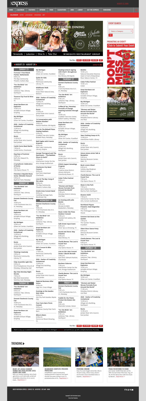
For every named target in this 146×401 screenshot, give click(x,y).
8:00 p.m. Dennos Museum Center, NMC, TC (89, 232)
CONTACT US (31, 389)
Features (32, 10)
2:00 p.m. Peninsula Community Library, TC (21, 255)
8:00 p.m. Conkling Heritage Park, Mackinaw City (45, 194)
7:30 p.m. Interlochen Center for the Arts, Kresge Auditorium (67, 266)
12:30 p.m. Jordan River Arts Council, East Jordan (23, 139)
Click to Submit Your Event (121, 45)
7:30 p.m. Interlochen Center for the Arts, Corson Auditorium (90, 198)
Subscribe (107, 10)
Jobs (72, 10)
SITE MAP (43, 389)
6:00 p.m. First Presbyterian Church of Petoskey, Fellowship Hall (24, 265)
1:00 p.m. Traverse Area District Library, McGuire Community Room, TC (67, 169)
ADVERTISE (38, 389)
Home (11, 10)
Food (51, 10)
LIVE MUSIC (29, 15)
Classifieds (62, 10)
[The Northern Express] (19, 4)
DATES (22, 15)
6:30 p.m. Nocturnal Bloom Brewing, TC (45, 318)
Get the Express (93, 10)
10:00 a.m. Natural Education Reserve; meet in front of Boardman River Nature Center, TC (90, 74)
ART (43, 15)
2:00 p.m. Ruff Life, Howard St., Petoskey (21, 157)
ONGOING (37, 15)
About (80, 10)
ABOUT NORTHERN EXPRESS (20, 389)
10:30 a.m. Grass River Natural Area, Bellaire (45, 91)
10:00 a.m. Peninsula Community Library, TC (44, 81)
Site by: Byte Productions (73, 398)
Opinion (42, 10)
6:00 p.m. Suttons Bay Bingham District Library (88, 168)
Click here (61, 330)
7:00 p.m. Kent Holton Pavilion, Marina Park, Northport (89, 188)
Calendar (20, 10)
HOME (48, 389)
